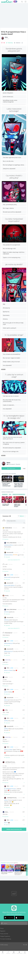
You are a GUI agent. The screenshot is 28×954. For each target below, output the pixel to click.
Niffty (6, 710)
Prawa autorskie (4, 933)
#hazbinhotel (4, 494)
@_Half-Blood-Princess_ (10, 788)
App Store (20, 917)
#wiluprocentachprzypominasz (19, 494)
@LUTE (6, 822)
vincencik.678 (10, 552)
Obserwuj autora (12, 468)
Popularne (8, 953)
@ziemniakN (7, 577)
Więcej (25, 953)
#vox (10, 494)
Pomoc (2, 928)
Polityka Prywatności (5, 936)
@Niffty (6, 720)
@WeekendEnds (8, 545)
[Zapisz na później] (22, 42)
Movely (6, 595)
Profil (24, 468)
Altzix (6, 37)
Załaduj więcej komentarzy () (14, 829)
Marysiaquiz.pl (8, 632)
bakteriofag (8, 659)
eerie (6, 677)
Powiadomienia (19, 953)
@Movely (6, 620)
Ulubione (18, 42)
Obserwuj (10, 42)
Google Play (10, 917)
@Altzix (13, 585)
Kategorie (14, 953)
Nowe (3, 953)
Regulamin (2, 931)
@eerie (6, 692)
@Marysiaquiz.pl (8, 643)
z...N (6, 564)
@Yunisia (6, 612)
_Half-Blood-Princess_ (10, 762)
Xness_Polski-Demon (11, 542)
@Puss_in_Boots (8, 670)
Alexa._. (7, 812)
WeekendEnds (8, 527)
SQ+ (15, 1)
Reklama (5, 923)
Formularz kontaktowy (5, 939)
